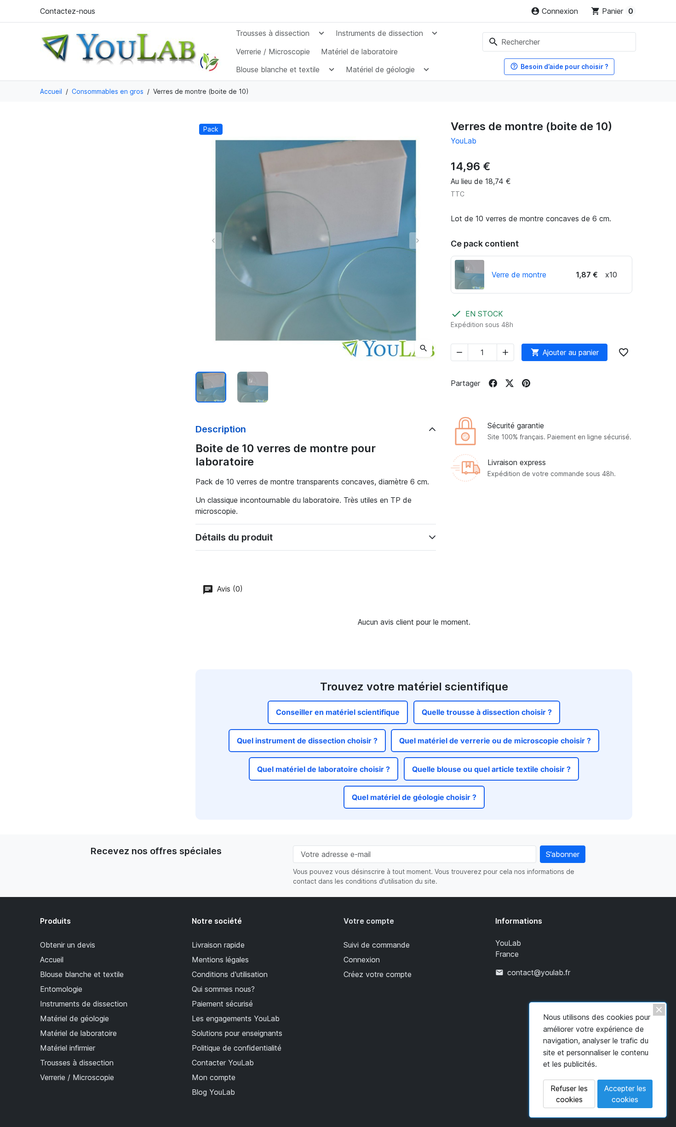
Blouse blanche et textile (278, 69)
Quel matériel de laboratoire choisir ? (323, 769)
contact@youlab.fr (538, 972)
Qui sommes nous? (223, 989)
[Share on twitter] (509, 383)
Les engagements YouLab (236, 1018)
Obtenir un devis (67, 944)
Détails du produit (234, 537)
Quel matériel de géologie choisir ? (414, 797)
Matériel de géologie (380, 69)
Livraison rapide (218, 944)
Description (220, 429)
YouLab (463, 140)
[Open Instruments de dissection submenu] (434, 33)
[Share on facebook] (493, 383)
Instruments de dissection (379, 33)
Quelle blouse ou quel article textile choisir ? (491, 769)
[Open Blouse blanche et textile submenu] (331, 69)
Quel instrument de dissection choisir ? (307, 740)
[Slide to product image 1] (210, 387)
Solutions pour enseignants (237, 1033)
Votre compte (369, 921)
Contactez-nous (67, 11)
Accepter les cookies (625, 1094)
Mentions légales (220, 959)
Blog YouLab (213, 1092)
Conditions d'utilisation (230, 974)
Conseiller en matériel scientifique (338, 712)
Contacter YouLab (223, 1062)
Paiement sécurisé (222, 1003)
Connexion (362, 959)
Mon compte (213, 1077)
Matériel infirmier (67, 1047)
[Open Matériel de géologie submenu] (426, 69)
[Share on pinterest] (526, 383)
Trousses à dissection (272, 33)
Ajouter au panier (565, 352)
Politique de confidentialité (236, 1047)
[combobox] (559, 42)
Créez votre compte (378, 974)
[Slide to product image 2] (252, 387)
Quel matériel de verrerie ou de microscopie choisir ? (495, 740)
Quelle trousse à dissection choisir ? (487, 712)
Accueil (51, 959)
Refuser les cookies (569, 1094)
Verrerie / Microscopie (273, 51)
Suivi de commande (377, 944)
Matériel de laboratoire (359, 51)
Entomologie (61, 989)
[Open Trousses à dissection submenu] (321, 33)
